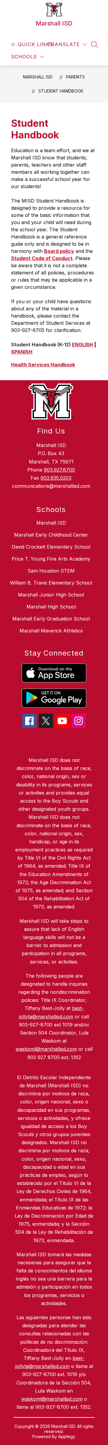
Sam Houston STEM (51, 571)
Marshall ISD (37, 76)
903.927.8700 (59, 470)
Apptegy (66, 1436)
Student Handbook (60, 90)
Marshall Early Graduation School (51, 619)
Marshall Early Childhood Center (51, 535)
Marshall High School (51, 607)
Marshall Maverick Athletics (51, 631)
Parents (75, 76)
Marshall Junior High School (51, 595)
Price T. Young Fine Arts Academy (51, 559)
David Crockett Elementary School (51, 547)
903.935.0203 (55, 478)
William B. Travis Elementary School (51, 583)
